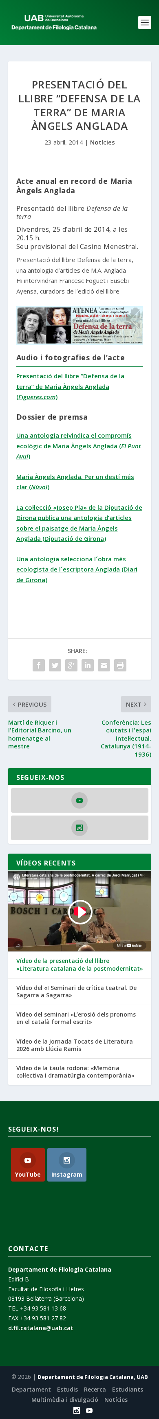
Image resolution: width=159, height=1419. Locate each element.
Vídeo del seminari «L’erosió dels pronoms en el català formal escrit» (76, 1018)
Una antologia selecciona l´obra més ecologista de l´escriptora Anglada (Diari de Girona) (76, 569)
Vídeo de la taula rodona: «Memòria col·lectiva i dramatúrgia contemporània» (75, 1071)
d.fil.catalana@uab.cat (40, 1328)
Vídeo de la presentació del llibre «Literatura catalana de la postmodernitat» (79, 964)
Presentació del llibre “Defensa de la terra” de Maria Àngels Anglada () (70, 386)
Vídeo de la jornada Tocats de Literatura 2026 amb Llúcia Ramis (74, 1045)
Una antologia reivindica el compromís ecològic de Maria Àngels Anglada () (78, 445)
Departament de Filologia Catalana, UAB (93, 1377)
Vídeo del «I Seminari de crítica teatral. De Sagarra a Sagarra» (76, 991)
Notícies (102, 142)
